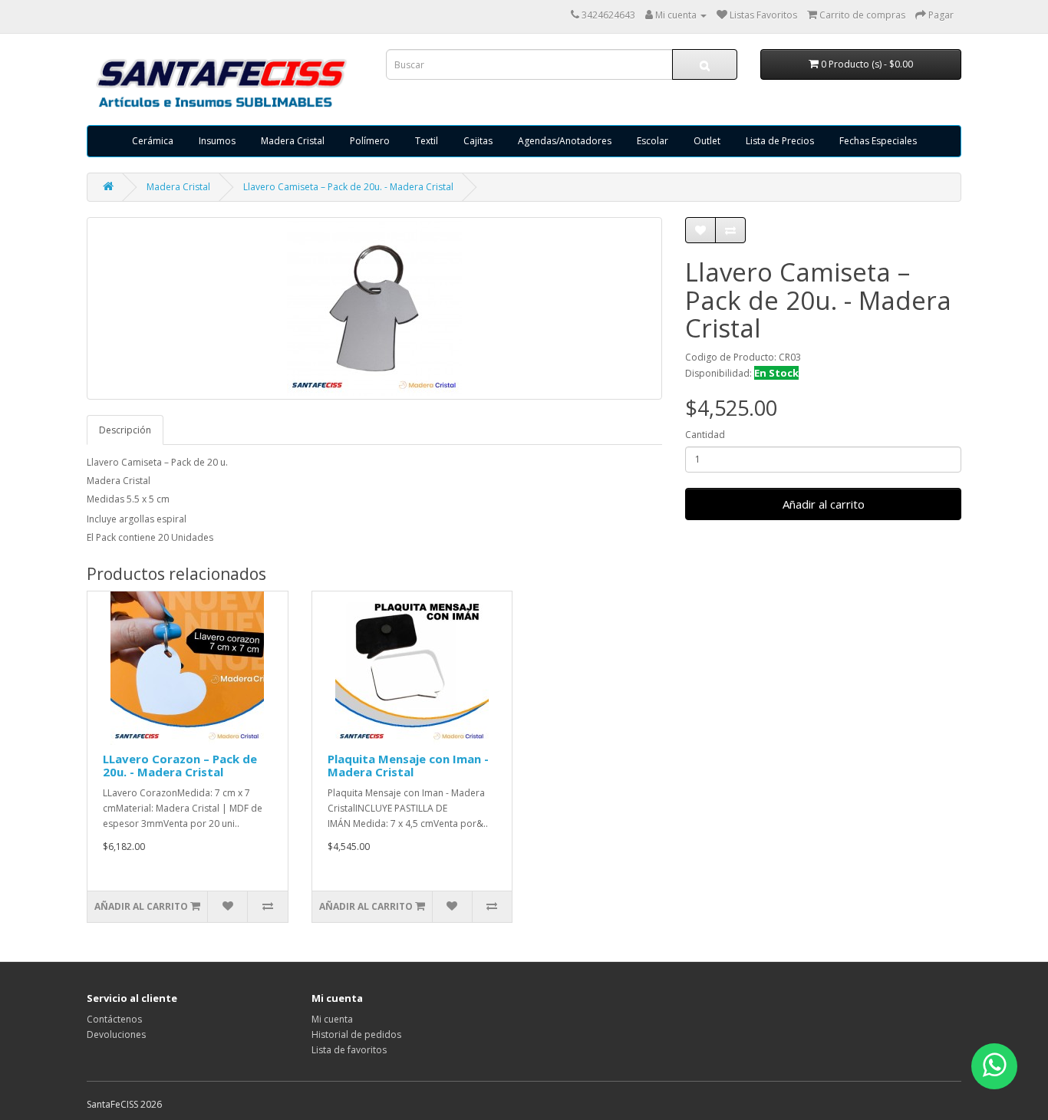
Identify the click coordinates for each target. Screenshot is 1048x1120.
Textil (426, 140)
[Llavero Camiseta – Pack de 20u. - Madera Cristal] (374, 308)
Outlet (707, 140)
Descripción (125, 429)
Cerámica (152, 140)
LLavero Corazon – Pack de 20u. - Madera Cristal (180, 765)
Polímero (370, 140)
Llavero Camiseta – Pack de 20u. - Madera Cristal (348, 186)
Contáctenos (114, 1019)
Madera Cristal (293, 140)
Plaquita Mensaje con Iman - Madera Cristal (408, 765)
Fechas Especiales (878, 140)
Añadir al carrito (824, 504)
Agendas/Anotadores (564, 140)
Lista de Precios (780, 140)
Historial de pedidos (356, 1034)
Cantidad (705, 434)
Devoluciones (116, 1034)
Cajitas (478, 140)
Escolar (652, 140)
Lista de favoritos (349, 1049)
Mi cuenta (332, 1019)
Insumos (217, 140)
